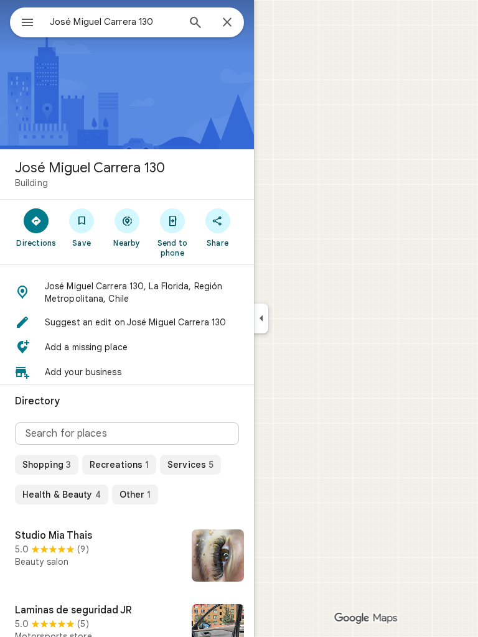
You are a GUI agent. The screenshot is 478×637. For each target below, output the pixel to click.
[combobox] (114, 21)
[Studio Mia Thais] (127, 556)
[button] (127, 292)
